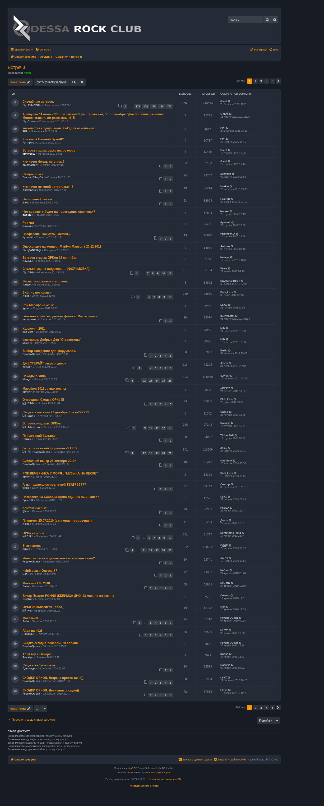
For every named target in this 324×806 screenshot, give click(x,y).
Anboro (225, 246)
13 (169, 428)
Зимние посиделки (37, 292)
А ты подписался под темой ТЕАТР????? (54, 484)
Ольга (32, 121)
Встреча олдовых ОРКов (42, 423)
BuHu (223, 350)
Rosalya (225, 423)
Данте (224, 520)
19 (157, 453)
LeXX (223, 304)
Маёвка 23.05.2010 (36, 583)
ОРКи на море (33, 533)
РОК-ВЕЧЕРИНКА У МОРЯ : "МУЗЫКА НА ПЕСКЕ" (60, 473)
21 (169, 453)
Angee (27, 284)
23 (150, 380)
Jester (26, 366)
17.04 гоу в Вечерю (37, 654)
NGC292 (28, 536)
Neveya (27, 226)
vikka (26, 487)
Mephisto (226, 460)
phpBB (131, 768)
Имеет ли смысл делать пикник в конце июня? (59, 558)
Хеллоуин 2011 (34, 328)
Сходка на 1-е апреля (39, 665)
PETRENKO (227, 233)
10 (163, 273)
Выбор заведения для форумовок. (49, 351)
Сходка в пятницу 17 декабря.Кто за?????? (56, 412)
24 (157, 380)
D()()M (224, 545)
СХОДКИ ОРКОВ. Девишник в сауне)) (51, 690)
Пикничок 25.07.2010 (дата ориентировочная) (57, 520)
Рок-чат (28, 223)
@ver (26, 511)
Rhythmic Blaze (230, 281)
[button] (278, 81)
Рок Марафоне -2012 (38, 305)
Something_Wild (230, 532)
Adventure (34, 427)
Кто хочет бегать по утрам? (44, 161)
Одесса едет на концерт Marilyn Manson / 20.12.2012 (62, 246)
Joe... (223, 448)
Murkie (224, 186)
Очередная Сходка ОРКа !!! (43, 399)
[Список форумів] (77, 26)
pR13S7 (225, 388)
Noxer (27, 72)
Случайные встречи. (38, 101)
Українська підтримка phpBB (164, 779)
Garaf (223, 101)
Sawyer (224, 375)
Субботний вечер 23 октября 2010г (49, 461)
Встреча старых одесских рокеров (49, 150)
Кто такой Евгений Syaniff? (43, 139)
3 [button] (261, 81)
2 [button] (255, 81)
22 (144, 380)
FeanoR (225, 199)
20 (163, 453)
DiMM (31, 272)
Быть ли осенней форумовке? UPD (50, 448)
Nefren (224, 570)
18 (150, 453)
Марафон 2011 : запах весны (44, 388)
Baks (26, 202)
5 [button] (272, 81)
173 (138, 106)
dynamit (225, 222)
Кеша (223, 268)
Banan (224, 653)
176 (161, 106)
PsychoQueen (31, 354)
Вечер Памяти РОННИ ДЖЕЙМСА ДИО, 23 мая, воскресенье (68, 596)
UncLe (224, 411)
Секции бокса (33, 174)
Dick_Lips (226, 292)
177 (169, 106)
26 (169, 380)
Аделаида (29, 668)
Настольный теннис (38, 199)
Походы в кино (34, 376)
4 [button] (267, 81)
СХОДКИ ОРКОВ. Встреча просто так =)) (53, 678)
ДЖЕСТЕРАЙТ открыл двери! (45, 363)
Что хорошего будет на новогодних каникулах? (59, 211)
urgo (30, 416)
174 (145, 106)
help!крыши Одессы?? (40, 570)
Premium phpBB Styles (158, 772)
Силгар (225, 484)
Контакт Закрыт (34, 508)
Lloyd (223, 690)
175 (153, 106)
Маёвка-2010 (32, 618)
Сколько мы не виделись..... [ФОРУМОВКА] (56, 269)
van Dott (28, 331)
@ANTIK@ (34, 250)
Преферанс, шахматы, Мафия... (47, 234)
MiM (222, 328)
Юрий (26, 549)
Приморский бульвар (39, 436)
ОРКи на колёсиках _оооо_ (43, 607)
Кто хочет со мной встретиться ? (48, 187)
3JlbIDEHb (34, 105)
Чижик (27, 439)
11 (169, 273)
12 (163, 428)
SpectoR (28, 500)
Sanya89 (225, 173)
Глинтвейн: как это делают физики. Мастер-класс (60, 316)
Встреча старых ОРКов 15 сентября (50, 257)
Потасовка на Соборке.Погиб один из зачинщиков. (61, 497)
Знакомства (32, 546)
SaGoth (225, 582)
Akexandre (29, 190)
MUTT (224, 630)
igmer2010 (29, 153)
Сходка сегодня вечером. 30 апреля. (51, 643)
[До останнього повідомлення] (229, 101)
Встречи (16, 67)
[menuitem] (43, 49)
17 (144, 453)
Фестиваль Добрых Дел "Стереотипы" (52, 339)
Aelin (26, 295)
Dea (25, 573)
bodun (27, 214)
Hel (30, 610)
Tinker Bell (227, 435)
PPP (25, 131)
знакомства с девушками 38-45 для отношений (58, 128)
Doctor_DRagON (33, 177)
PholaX (224, 507)
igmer (26, 308)
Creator (27, 599)
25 (163, 380)
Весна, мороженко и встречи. (45, 281)
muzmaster (30, 164)
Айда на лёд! (32, 630)
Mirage (27, 379)
